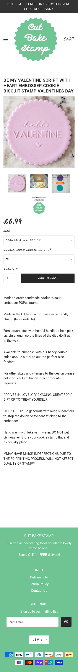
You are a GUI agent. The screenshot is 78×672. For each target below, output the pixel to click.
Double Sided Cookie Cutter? (27, 250)
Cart (69, 39)
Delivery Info (39, 577)
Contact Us (39, 591)
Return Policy (39, 584)
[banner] (36, 39)
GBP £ (38, 639)
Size (6, 231)
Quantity (9, 269)
